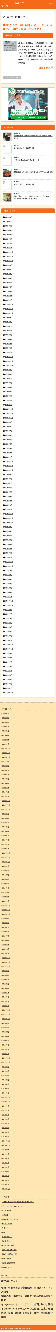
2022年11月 (9, 413)
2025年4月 (8, 287)
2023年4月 (8, 391)
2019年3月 (8, 592)
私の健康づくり (7, 1237)
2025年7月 (8, 274)
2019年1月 (8, 597)
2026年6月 (8, 226)
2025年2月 (8, 296)
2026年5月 (8, 230)
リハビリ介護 (6, 1210)
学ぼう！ (5, 1228)
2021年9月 (8, 474)
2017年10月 (9, 649)
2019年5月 (8, 583)
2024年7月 (8, 326)
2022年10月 (9, 418)
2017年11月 (9, 644)
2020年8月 (8, 531)
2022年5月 (8, 440)
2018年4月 (8, 627)
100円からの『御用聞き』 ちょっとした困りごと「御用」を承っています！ (27, 27)
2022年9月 (8, 422)
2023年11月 (9, 361)
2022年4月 (8, 444)
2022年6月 (8, 435)
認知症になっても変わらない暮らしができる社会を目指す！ (33, 173)
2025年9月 (8, 265)
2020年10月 (9, 522)
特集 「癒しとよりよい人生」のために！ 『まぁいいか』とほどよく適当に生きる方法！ (32, 197)
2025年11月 (9, 256)
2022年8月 (8, 426)
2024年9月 (8, 317)
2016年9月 (8, 675)
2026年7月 (8, 221)
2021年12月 (9, 461)
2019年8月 (8, 575)
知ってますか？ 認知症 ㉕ (24, 184)
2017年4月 (8, 666)
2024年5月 (8, 335)
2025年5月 (8, 283)
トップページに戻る (11, 78)
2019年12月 (9, 562)
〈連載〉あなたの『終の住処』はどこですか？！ (18, 1202)
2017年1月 (8, 671)
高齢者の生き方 (7, 1267)
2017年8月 (8, 658)
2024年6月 (8, 331)
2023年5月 (8, 387)
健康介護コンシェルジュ (10, 1219)
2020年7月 (8, 536)
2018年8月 (8, 610)
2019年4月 (8, 588)
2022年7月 (8, 431)
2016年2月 (8, 684)
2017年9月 (8, 653)
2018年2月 (8, 636)
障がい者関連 (6, 1258)
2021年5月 (8, 492)
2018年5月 (8, 623)
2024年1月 (8, 352)
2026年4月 (8, 235)
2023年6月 (8, 383)
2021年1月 (8, 509)
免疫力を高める (7, 1224)
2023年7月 (8, 378)
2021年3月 (8, 501)
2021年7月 (8, 483)
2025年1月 (8, 300)
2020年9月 (8, 527)
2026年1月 (8, 248)
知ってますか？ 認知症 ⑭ (24, 148)
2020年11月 (9, 518)
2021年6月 (8, 488)
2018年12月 (9, 601)
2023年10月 (9, 365)
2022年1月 (8, 457)
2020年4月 (8, 549)
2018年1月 (8, 640)
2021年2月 (8, 505)
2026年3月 (8, 239)
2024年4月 (8, 339)
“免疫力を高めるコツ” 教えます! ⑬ (26, 160)
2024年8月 (8, 322)
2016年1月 (8, 688)
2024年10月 (9, 313)
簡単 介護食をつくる (9, 1250)
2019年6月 (8, 579)
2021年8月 (8, 479)
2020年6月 (8, 540)
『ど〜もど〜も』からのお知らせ (13, 1206)
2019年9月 (8, 570)
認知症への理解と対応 (9, 1254)
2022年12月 (9, 409)
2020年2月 (8, 553)
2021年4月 (8, 496)
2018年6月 (8, 618)
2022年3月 (8, 448)
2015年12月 (9, 692)
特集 (18, 35)
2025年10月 (9, 261)
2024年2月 (8, 348)
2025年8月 (8, 269)
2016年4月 (8, 679)
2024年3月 (8, 344)
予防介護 (5, 1215)
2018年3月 (8, 631)
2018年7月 (8, 614)
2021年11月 (9, 466)
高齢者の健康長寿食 (8, 1263)
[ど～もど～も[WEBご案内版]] (12, 4)
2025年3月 (8, 291)
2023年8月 (8, 374)
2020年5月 (8, 544)
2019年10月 (9, 566)
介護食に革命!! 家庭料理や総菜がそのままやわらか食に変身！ (33, 136)
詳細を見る (44, 68)
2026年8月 (8, 217)
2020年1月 (8, 557)
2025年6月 (8, 278)
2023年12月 (9, 357)
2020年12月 (9, 514)
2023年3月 (8, 396)
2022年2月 (8, 453)
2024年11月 (9, 309)
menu (51, 3)
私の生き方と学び (8, 1245)
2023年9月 (8, 370)
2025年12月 (9, 252)
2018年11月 (9, 605)
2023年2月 (8, 400)
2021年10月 (9, 470)
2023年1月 (8, 405)
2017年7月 (8, 662)
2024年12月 (9, 304)
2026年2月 (8, 243)
